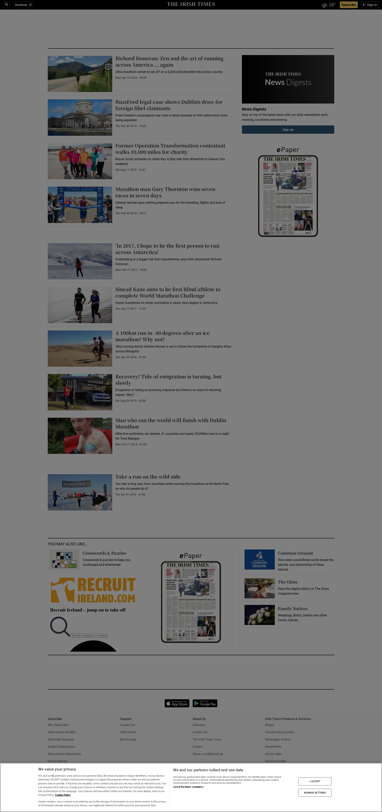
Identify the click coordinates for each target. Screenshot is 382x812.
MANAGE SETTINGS (315, 792)
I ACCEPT (315, 781)
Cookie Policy (63, 795)
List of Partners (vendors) (188, 786)
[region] (191, 787)
